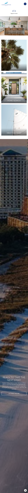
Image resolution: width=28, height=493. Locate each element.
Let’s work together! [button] (14, 393)
